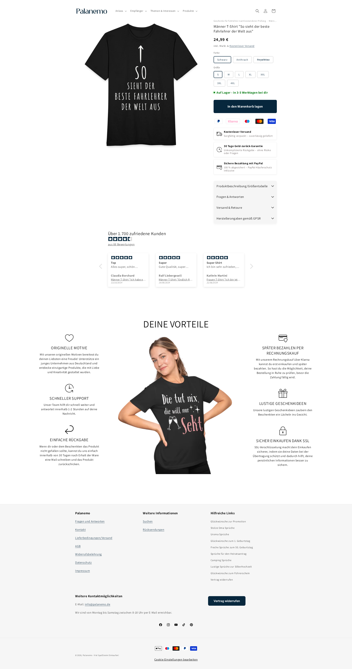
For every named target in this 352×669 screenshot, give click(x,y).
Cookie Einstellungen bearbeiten (176, 659)
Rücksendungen (153, 530)
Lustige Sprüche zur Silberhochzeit (231, 566)
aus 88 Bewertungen (121, 244)
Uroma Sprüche (220, 534)
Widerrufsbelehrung (88, 554)
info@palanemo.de (97, 604)
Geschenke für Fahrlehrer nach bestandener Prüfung (240, 21)
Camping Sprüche (221, 560)
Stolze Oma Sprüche (223, 528)
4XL (233, 83)
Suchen (148, 521)
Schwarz (222, 59)
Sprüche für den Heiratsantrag (229, 553)
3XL (219, 83)
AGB (78, 546)
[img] (178, 239)
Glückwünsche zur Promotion (228, 521)
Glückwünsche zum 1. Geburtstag (230, 541)
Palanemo (87, 655)
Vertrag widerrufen (222, 579)
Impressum (82, 571)
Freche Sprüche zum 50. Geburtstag (232, 547)
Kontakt (80, 530)
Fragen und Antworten (90, 521)
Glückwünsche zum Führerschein (230, 573)
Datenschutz (83, 562)
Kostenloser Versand (242, 46)
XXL (263, 74)
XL (250, 74)
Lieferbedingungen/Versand (93, 538)
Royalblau (265, 60)
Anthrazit (242, 59)
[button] (120, 11)
